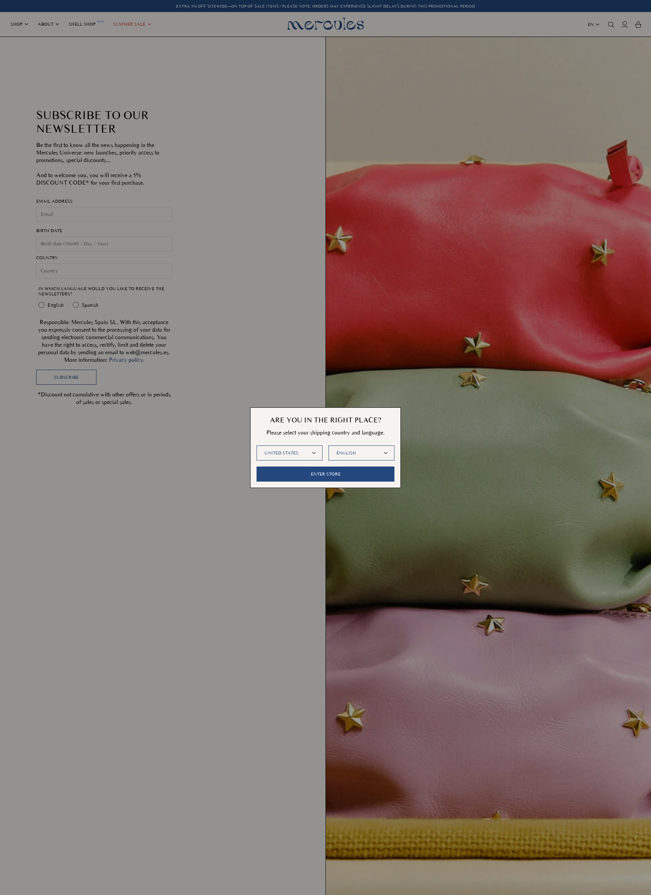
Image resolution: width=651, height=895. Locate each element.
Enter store (326, 474)
